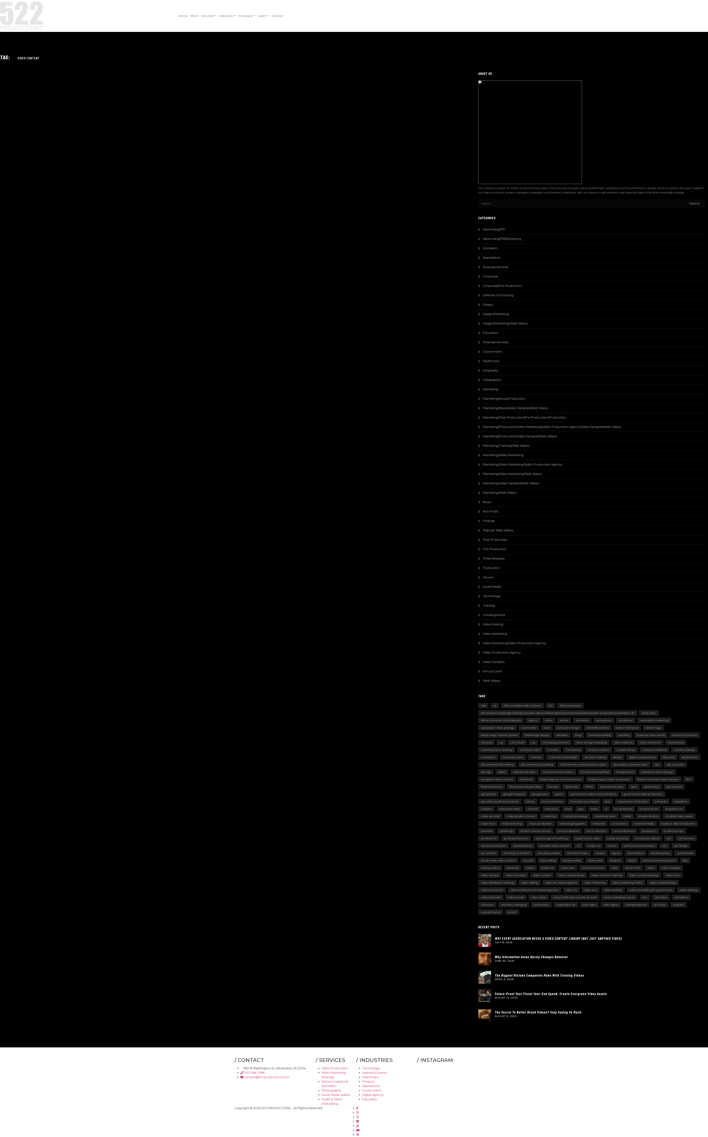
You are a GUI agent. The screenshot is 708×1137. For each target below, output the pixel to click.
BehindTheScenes (597, 727)
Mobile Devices (648, 816)
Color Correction (650, 742)
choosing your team (556, 742)
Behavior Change (568, 727)
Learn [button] (262, 16)
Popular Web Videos (498, 530)
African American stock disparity (501, 720)
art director (626, 720)
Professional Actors (516, 838)
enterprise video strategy (657, 772)
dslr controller (675, 764)
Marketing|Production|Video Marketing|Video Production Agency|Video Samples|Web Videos (552, 427)
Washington (541, 904)
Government (492, 351)
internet (533, 808)
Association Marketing (654, 720)
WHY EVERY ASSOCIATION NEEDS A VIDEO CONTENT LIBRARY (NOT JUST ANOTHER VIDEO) (558, 938)
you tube (660, 904)
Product (368, 1081)
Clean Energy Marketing (591, 742)
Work (194, 16)
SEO (664, 845)
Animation (490, 248)
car (501, 742)
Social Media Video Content (498, 860)
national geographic (572, 823)
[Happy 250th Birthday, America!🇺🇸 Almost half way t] (464, 1085)
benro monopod (627, 727)
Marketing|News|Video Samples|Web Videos (515, 408)
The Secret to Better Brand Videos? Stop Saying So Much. (538, 1012)
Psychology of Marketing (552, 838)
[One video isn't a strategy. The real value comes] (426, 1073)
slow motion (635, 853)
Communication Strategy (497, 749)
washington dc (565, 904)
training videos (490, 867)
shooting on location (516, 853)
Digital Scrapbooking (642, 757)
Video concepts (516, 875)
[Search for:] (498, 203)
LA (606, 808)
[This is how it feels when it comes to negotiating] (464, 1073)
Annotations (603, 720)
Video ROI (571, 890)
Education (490, 333)
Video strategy (689, 890)
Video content (542, 875)
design (617, 757)
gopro (559, 794)
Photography (331, 1090)
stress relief (595, 860)
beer (547, 727)
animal (564, 720)
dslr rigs (486, 772)
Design (488, 304)
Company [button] (246, 16)
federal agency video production (609, 779)
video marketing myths (627, 882)
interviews (551, 808)
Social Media (492, 587)
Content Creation (598, 749)
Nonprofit (599, 823)
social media (685, 853)
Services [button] (208, 16)
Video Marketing (495, 634)
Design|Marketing (496, 314)
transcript (513, 867)
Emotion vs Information (558, 772)
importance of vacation (633, 801)
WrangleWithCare (636, 904)
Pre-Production (494, 549)
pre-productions (624, 831)
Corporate (490, 276)
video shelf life (613, 890)
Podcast (489, 521)
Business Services (495, 267)
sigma (616, 853)
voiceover (487, 904)
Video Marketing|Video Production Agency (514, 643)
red (669, 838)
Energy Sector (625, 772)
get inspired (674, 786)
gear (634, 786)
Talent (631, 860)
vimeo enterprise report (619, 897)
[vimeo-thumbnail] (357, 1134)
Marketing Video (605, 816)
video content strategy (644, 875)
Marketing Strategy (575, 816)
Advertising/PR (494, 229)
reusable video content (554, 845)
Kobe (594, 808)
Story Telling (548, 860)
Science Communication (639, 845)
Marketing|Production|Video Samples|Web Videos (520, 436)
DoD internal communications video (583, 764)
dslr (657, 764)
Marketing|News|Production (504, 398)
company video (530, 749)
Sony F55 (528, 860)
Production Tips (673, 831)
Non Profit (490, 511)
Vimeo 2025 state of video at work (575, 897)
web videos (610, 904)
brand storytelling (600, 735)
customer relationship (563, 757)
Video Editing (529, 882)
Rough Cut (593, 845)
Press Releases (493, 558)
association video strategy (497, 727)
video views (538, 897)
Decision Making (595, 757)
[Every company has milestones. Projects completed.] (426, 1085)
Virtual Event (492, 671)
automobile (529, 727)
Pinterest (486, 831)
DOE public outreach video (631, 764)
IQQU (581, 808)
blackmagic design (537, 735)
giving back (488, 794)
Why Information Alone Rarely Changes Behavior (531, 957)
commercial (675, 742)
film (688, 779)
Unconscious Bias (593, 867)
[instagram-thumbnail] (357, 1112)
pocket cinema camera (536, 831)
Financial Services (496, 342)
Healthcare (491, 361)
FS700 (589, 786)
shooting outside (549, 853)
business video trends (651, 735)
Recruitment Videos (647, 838)
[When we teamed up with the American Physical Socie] (445, 1085)
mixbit (627, 816)
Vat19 (615, 867)
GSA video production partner (500, 801)
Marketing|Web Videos (499, 492)
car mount (517, 742)
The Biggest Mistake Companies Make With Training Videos (539, 975)
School (612, 845)
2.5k (483, 705)
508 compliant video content (522, 705)
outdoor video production (678, 823)
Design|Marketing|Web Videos (505, 323)
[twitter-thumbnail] (357, 1117)
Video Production (335, 1068)
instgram (486, 808)
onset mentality (644, 823)
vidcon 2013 (632, 867)
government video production (642, 794)
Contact (277, 16)
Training (489, 605)
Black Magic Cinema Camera (499, 735)
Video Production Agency (502, 652)
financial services (491, 786)
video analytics (671, 867)
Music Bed (488, 823)
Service (488, 577)
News (487, 502)
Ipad (568, 808)
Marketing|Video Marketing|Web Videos (512, 474)
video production (492, 890)
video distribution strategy (497, 882)
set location (488, 853)
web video (589, 904)
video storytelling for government (650, 890)
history (530, 801)
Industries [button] (226, 16)
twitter (530, 867)
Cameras (486, 742)
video (650, 867)
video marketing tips (663, 882)
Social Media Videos (336, 1095)
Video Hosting (493, 624)
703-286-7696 (254, 1072)
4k (494, 705)
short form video (577, 853)
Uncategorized (494, 615)
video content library (571, 875)
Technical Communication (659, 860)
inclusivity (661, 801)
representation (522, 845)
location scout (649, 808)
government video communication (593, 794)
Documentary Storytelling (537, 764)
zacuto (512, 912)
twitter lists (568, 867)
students (615, 860)
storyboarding (572, 860)
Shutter (600, 853)
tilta (685, 860)
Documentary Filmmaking (497, 764)
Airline (549, 720)
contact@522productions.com (266, 1077)
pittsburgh (506, 831)
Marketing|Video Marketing (503, 455)
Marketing (490, 389)
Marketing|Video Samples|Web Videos (511, 483)
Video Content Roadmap (607, 875)
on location (619, 823)
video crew (673, 875)
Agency (533, 720)
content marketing (654, 749)
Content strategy (684, 749)
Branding (624, 735)
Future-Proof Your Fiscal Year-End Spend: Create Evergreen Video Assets (551, 993)
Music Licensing (512, 823)
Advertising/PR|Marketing (502, 239)
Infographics (492, 380)
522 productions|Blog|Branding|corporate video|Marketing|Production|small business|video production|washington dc (557, 713)
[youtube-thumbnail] (358, 1130)
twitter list (548, 867)
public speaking (617, 838)
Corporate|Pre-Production (502, 286)
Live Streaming (623, 808)
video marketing (594, 882)
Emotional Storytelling (595, 772)
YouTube (678, 904)
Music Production (540, 823)
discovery (669, 757)
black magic (653, 727)
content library (626, 749)
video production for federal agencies (534, 890)
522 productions (570, 705)
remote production (493, 845)
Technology (492, 596)
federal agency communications (560, 779)
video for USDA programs (561, 882)
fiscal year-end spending (525, 786)
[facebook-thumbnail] (357, 1108)
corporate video (513, 757)
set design (681, 845)
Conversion (488, 757)
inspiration (680, 801)
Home (183, 16)
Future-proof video (612, 786)
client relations (623, 742)
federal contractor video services (658, 779)
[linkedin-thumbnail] (357, 1121)
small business (660, 853)
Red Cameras (686, 838)
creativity (536, 757)
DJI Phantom (690, 757)
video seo (590, 890)
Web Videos (491, 681)
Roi (578, 845)
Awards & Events (374, 1072)
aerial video (649, 713)
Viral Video (661, 897)
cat (533, 742)
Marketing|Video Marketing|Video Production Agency (522, 464)
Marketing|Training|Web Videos (506, 445)
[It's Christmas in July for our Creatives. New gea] (445, 1073)
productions (489, 838)
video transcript (491, 897)
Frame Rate (571, 786)
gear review (651, 786)
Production (491, 568)
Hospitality (490, 370)
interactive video (510, 808)
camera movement (684, 735)
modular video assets (679, 816)
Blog (578, 735)
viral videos (681, 897)
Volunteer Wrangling (513, 904)
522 (551, 705)
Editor (502, 772)
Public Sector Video (587, 838)
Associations (491, 257)
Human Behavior (552, 801)
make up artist (490, 816)
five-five (553, 786)
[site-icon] (21, 16)
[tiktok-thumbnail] (357, 1126)
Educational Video (524, 772)
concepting (573, 749)
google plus (540, 794)
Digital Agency (373, 1095)
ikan (607, 801)
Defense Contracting (498, 295)
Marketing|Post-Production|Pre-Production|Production (524, 417)
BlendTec (562, 735)
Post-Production (495, 539)
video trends (516, 897)
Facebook (526, 779)
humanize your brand (584, 801)
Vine (644, 897)
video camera (489, 875)
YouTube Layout (490, 912)
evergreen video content (497, 779)
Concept (552, 749)
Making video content (521, 816)
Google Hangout (514, 794)
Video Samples (493, 662)
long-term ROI (674, 808)
